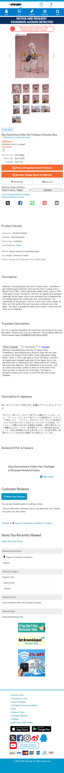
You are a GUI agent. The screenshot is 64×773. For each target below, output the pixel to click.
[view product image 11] (35, 109)
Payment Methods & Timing (12, 197)
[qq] (43, 738)
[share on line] (32, 202)
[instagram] (27, 738)
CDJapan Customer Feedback (25, 705)
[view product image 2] (26, 89)
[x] (13, 738)
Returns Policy (18, 712)
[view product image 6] (26, 99)
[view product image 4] (45, 89)
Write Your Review (15, 496)
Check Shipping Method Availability (15, 194)
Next (53, 56)
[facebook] (20, 738)
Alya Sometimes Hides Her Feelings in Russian (22, 603)
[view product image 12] (45, 109)
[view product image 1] (16, 89)
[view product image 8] (45, 99)
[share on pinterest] (45, 202)
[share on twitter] (7, 202)
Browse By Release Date (13, 617)
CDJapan (6, 523)
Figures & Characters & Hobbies (29, 523)
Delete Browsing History (12, 541)
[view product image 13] (16, 119)
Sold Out (19, 162)
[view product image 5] (16, 99)
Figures (49, 523)
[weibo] (35, 738)
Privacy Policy (18, 695)
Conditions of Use (19, 698)
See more (48, 476)
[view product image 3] (35, 89)
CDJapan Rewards (20, 716)
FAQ (14, 709)
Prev (10, 56)
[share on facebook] (20, 202)
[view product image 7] (35, 99)
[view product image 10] (26, 110)
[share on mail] (57, 202)
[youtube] (13, 745)
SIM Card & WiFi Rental (22, 722)
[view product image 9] (16, 110)
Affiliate (15, 719)
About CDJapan (18, 702)
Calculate (48, 190)
